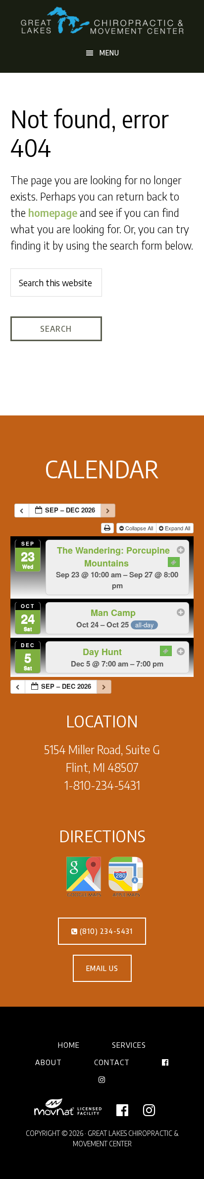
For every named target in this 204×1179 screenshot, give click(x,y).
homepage (52, 212)
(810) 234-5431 (105, 931)
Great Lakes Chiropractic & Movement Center (102, 21)
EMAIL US (102, 968)
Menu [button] (109, 53)
